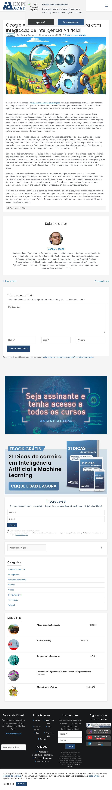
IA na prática (13, 575)
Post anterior (10, 281)
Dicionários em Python (47, 687)
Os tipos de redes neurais (49, 656)
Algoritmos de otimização (48, 625)
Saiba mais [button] (9, 784)
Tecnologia (13, 600)
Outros (11, 590)
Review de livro (15, 595)
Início (37, 720)
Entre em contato (13, 733)
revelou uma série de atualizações (45, 103)
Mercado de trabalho (17, 580)
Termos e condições (22, 535)
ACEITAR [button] (21, 784)
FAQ (49, 727)
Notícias (10, 35)
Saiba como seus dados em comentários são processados (68, 357)
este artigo (94, 776)
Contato (43, 739)
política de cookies (12, 776)
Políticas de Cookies (43, 758)
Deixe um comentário (75, 35)
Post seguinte (102, 281)
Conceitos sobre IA (16, 569)
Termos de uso (43, 761)
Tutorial (11, 605)
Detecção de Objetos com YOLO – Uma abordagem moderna (64, 672)
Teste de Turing (44, 640)
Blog (37, 733)
